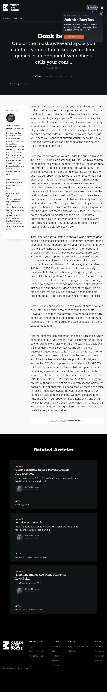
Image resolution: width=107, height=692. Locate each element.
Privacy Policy (9, 668)
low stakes (26, 610)
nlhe (70, 76)
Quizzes (55, 665)
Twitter (98, 646)
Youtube (98, 661)
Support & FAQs (36, 656)
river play (34, 610)
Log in (53, 421)
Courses (55, 646)
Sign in (32, 646)
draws (45, 76)
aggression (25, 505)
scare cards (37, 557)
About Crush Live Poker (78, 646)
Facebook (99, 651)
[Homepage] (11, 7)
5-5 (66, 76)
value (51, 76)
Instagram (99, 656)
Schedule (72, 651)
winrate (18, 610)
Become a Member (37, 651)
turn (56, 76)
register (62, 421)
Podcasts (56, 656)
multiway (18, 557)
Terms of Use (22, 668)
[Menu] (102, 7)
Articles (6, 18)
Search (93, 8)
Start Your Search (74, 37)
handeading (27, 557)
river (61, 76)
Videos (55, 651)
